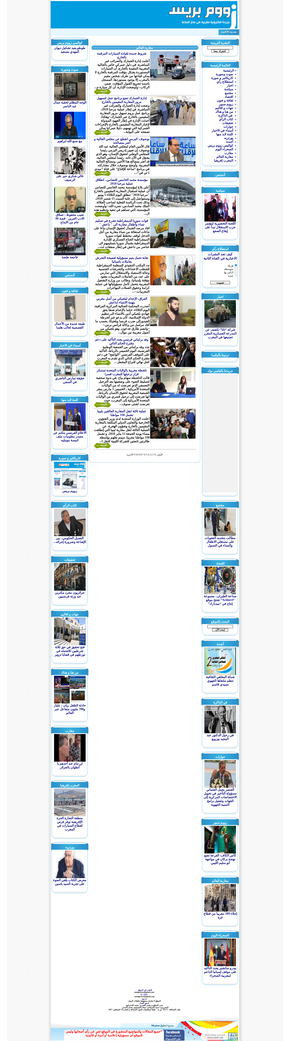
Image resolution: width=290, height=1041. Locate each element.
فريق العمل (144, 1003)
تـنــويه (145, 999)
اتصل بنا (144, 994)
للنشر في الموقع (145, 990)
